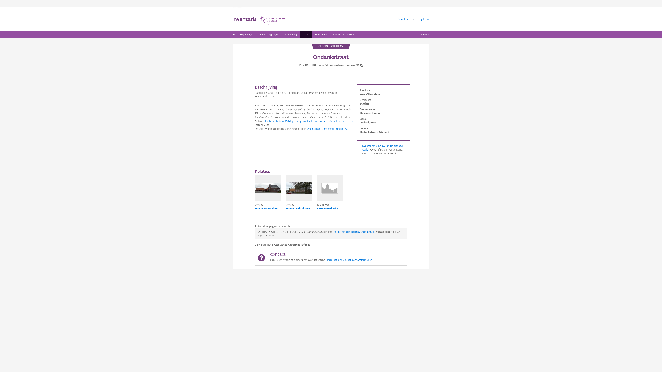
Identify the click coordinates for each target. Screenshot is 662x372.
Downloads (403, 18)
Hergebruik (423, 18)
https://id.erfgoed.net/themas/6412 (354, 231)
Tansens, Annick (328, 121)
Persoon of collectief (343, 34)
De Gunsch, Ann (274, 121)
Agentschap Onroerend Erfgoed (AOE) (328, 128)
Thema (306, 34)
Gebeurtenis (321, 34)
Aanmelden (423, 34)
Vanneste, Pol (346, 121)
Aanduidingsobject (269, 34)
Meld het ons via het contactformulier (349, 259)
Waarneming (290, 34)
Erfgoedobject (247, 34)
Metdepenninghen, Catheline (301, 121)
